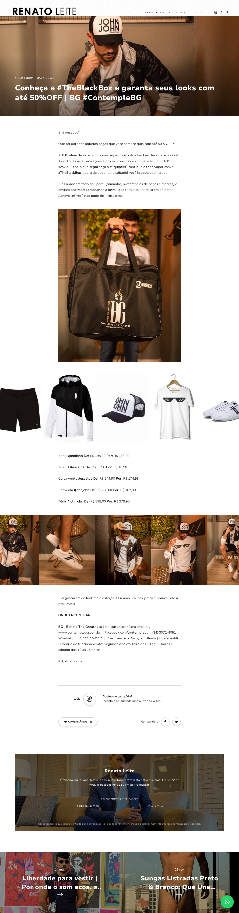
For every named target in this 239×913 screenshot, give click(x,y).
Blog (135, 12)
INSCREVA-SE (155, 805)
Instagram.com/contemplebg (127, 626)
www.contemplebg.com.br (79, 632)
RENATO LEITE (158, 12)
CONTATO (199, 12)
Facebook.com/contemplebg (126, 632)
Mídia (181, 12)
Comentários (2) (80, 721)
